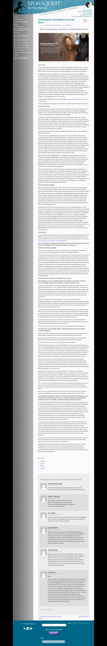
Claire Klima (51, 572)
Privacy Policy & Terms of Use (22, 52)
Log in (69, 623)
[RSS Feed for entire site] (24, 628)
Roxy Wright (51, 513)
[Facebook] (27, 628)
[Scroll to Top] (100, 612)
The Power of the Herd (86, 15)
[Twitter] (31, 628)
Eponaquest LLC (45, 5)
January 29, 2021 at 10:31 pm (55, 514)
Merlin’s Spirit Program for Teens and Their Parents (22, 36)
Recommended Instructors (22, 45)
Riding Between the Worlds (85, 11)
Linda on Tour (18, 19)
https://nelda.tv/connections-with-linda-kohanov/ (52, 240)
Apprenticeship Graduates (21, 47)
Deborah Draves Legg (55, 484)
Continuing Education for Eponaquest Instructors (21, 39)
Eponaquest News (19, 50)
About (16, 24)
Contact (16, 55)
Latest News (58, 25)
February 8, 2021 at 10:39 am (55, 485)
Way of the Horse (87, 13)
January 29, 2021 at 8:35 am (54, 529)
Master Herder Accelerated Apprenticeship (21, 29)
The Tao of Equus (87, 10)
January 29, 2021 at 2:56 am (54, 574)
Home (16, 17)
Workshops (17, 33)
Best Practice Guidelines (21, 43)
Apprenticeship (18, 26)
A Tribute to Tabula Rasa (21, 22)
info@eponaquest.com (29, 623)
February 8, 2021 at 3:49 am (54, 498)
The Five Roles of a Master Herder (83, 16)
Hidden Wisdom (83, 616)
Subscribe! (53, 633)
